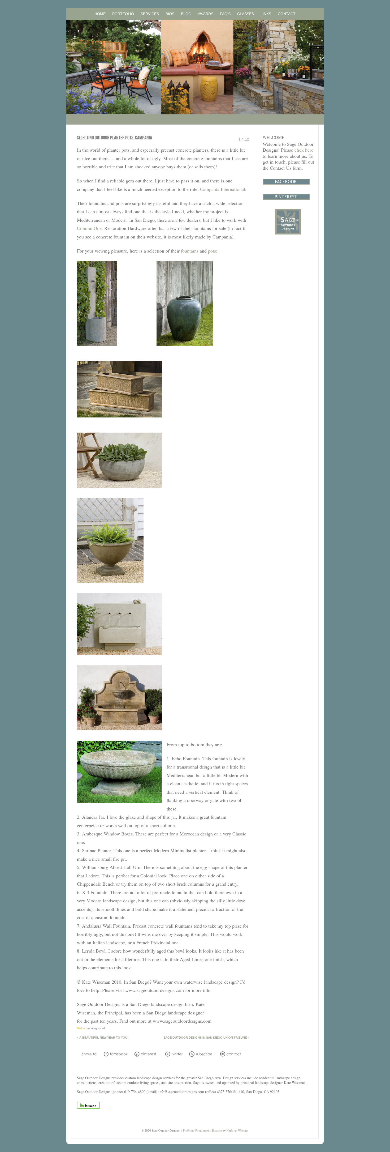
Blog (186, 14)
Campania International (222, 189)
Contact (287, 14)
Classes (245, 14)
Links (266, 14)
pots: (212, 251)
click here (303, 150)
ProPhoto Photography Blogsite (202, 1130)
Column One (89, 228)
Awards (205, 14)
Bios (170, 14)
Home (100, 14)
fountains (189, 251)
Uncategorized (95, 1028)
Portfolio (123, 14)
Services (150, 14)
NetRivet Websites (237, 1130)
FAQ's (225, 14)
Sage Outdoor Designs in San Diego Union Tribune (206, 1037)
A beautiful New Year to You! (102, 1037)
